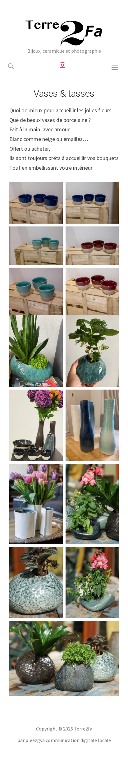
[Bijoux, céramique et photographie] (64, 32)
